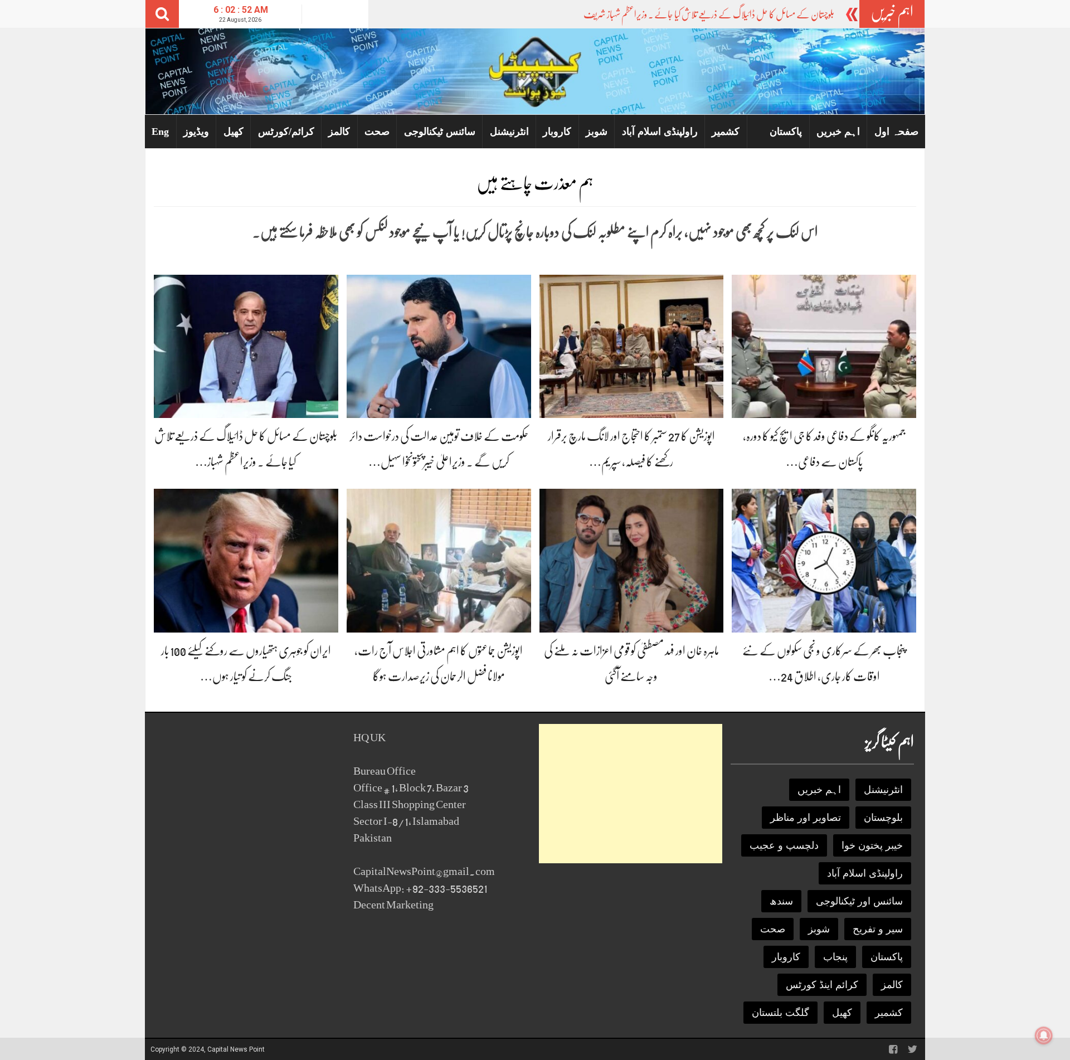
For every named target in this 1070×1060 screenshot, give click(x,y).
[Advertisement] (630, 793)
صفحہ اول (896, 131)
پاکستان (786, 131)
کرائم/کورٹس (286, 131)
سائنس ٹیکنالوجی (439, 131)
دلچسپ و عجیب (784, 845)
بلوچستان (883, 817)
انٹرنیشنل (509, 131)
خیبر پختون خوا (872, 845)
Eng (160, 131)
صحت (377, 131)
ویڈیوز (196, 131)
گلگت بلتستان (780, 1012)
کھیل (233, 131)
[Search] (162, 14)
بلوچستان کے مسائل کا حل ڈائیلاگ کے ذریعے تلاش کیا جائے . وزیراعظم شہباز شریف (708, 14)
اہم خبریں (838, 131)
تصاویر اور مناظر (805, 817)
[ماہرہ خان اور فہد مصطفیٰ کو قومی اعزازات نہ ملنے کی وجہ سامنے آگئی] (631, 560)
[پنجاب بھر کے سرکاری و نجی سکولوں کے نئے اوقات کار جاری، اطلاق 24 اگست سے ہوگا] (824, 560)
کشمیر (726, 131)
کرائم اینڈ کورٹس (822, 984)
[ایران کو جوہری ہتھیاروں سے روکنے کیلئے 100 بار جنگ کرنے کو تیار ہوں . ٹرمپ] (246, 560)
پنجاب (835, 956)
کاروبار (557, 131)
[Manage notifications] (1044, 1035)
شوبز (596, 131)
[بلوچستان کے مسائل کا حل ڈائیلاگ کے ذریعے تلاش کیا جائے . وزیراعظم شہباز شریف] (246, 346)
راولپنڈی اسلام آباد (660, 131)
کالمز (339, 131)
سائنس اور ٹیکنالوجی (859, 901)
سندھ (781, 901)
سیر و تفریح (878, 929)
